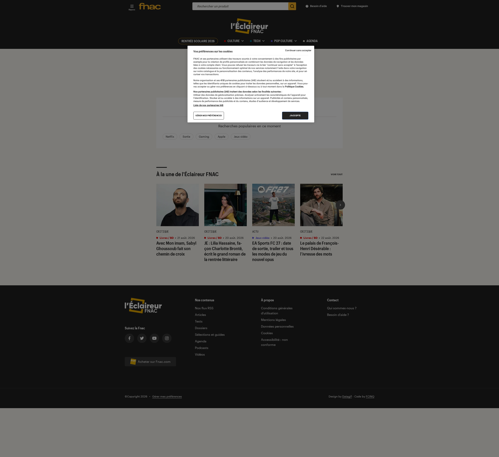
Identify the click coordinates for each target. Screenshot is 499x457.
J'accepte (295, 115)
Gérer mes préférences (209, 115)
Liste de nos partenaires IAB (208, 105)
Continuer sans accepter (298, 50)
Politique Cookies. (294, 86)
